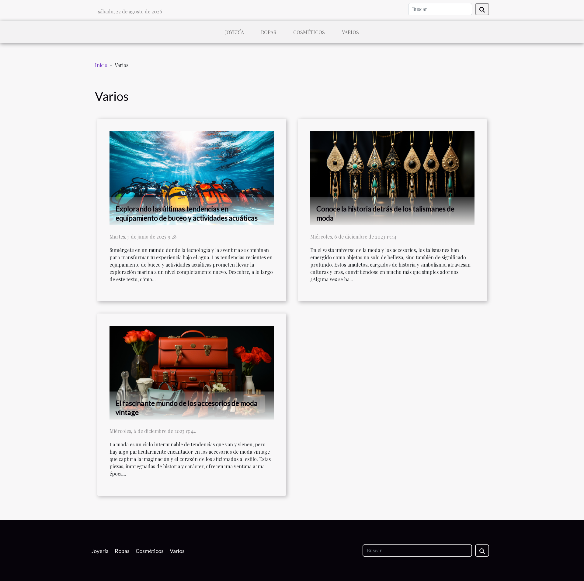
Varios (350, 32)
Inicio (101, 65)
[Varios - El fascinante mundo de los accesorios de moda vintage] (191, 372)
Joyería (234, 32)
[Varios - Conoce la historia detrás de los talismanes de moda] (392, 177)
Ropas (268, 32)
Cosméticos (309, 32)
